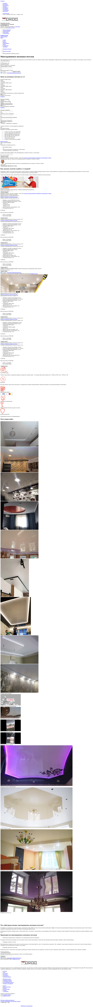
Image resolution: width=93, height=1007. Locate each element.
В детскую (5, 974)
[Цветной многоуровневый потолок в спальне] (19, 529)
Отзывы (5, 990)
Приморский (6, 5)
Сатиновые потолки (7, 981)
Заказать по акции (16, 71)
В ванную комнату (7, 976)
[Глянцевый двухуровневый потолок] (19, 558)
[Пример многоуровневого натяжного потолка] (19, 663)
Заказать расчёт (4, 218)
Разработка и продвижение (26, 1005)
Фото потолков (6, 989)
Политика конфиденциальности (7, 1000)
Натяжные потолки (7, 48)
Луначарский (6, 10)
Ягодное (5, 6)
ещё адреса (17, 26)
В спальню (5, 973)
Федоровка (5, 8)
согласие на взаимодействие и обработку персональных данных (37, 157)
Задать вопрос (6, 33)
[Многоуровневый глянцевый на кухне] (19, 471)
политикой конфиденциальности (14, 72)
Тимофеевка (5, 7)
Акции (4, 985)
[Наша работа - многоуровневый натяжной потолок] (16, 634)
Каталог (5, 988)
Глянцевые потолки (7, 980)
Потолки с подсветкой (8, 983)
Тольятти (5, 3)
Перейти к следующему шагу (6, 104)
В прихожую (6, 975)
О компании (5, 991)
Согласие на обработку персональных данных (10, 1001)
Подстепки (5, 4)
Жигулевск (5, 11)
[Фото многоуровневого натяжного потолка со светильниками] (19, 692)
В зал (4, 972)
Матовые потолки (7, 979)
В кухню (5, 971)
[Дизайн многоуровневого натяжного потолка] (15, 596)
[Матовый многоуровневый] (19, 446)
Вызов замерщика (7, 29)
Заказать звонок (6, 31)
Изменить (3, 96)
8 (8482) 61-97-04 (11, 27)
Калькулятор (5, 32)
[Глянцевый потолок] (19, 500)
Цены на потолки (7, 986)
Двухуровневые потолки (8, 982)
